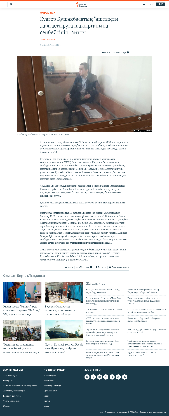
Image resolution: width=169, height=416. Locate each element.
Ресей (46, 396)
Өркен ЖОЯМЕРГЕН (49, 40)
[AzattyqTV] (144, 4)
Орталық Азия (50, 391)
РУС (152, 4)
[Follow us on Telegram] (112, 376)
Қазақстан (49, 381)
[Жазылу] (124, 376)
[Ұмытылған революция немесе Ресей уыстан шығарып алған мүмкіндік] (22, 330)
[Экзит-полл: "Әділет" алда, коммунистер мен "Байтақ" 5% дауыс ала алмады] (22, 292)
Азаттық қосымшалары (14, 391)
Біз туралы (8, 381)
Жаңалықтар (50, 376)
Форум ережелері (11, 401)
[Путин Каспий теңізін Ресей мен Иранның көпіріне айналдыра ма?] (64, 330)
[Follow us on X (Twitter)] (93, 376)
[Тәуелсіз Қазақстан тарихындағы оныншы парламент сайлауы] (64, 292)
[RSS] (118, 376)
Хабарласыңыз (10, 376)
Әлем (46, 406)
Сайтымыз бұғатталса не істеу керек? (20, 386)
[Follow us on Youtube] (99, 376)
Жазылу (7, 406)
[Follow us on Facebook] (87, 376)
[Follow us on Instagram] (105, 376)
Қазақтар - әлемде (52, 386)
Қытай (47, 401)
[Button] (106, 52)
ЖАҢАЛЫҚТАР (47, 13)
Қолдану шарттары (12, 396)
